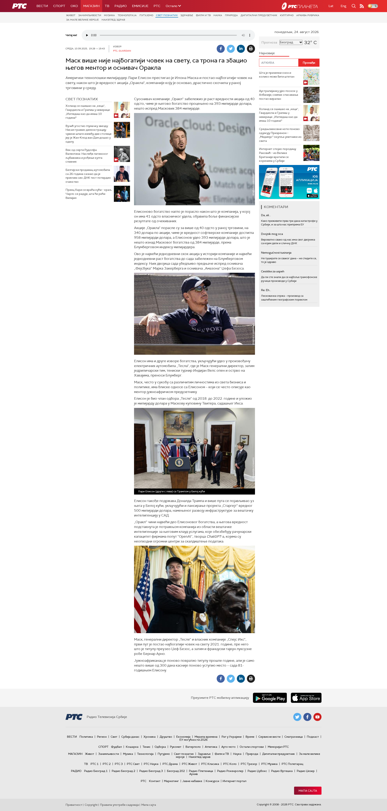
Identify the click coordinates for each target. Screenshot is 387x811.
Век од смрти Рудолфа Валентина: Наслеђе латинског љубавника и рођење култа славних (87, 156)
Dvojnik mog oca (272, 234)
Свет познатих (167, 15)
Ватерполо (193, 747)
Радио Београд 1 (96, 771)
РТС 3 (119, 764)
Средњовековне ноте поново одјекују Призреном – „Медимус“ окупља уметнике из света (280, 135)
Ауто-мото (228, 747)
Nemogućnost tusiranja (276, 252)
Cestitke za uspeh (272, 271)
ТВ (107, 6)
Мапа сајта (308, 790)
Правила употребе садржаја (119, 805)
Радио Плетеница (201, 771)
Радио (120, 6)
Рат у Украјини (231, 736)
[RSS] (362, 6)
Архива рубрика (307, 15)
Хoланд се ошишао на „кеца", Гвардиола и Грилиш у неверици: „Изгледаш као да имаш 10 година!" (88, 111)
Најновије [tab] (267, 53)
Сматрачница (293, 736)
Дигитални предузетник (259, 15)
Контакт (154, 781)
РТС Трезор (249, 764)
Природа (231, 15)
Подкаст (313, 736)
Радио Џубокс (257, 771)
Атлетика (211, 747)
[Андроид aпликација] (306, 182)
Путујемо (146, 15)
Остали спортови (252, 747)
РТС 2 (107, 764)
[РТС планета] (300, 6)
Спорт (59, 6)
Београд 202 (176, 771)
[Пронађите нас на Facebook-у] (307, 717)
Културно (286, 15)
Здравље (186, 15)
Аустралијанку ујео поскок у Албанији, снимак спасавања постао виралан (278, 95)
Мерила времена (206, 736)
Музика (109, 15)
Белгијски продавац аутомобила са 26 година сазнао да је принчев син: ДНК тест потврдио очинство (88, 176)
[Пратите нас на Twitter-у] (297, 717)
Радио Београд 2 (123, 771)
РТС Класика (210, 764)
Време (250, 736)
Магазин (91, 6)
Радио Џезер (306, 771)
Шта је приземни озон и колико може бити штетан (276, 75)
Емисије (140, 6)
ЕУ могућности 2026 (193, 740)
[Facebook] (221, 49)
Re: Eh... (266, 290)
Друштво (166, 736)
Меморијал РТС (278, 747)
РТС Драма (170, 764)
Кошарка (132, 747)
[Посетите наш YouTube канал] (317, 717)
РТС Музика (269, 764)
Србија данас (130, 736)
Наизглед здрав (113, 19)
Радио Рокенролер (230, 771)
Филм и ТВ (203, 15)
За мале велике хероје (82, 19)
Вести (42, 6)
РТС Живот (189, 764)
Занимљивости (89, 15)
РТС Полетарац (292, 764)
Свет (114, 736)
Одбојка (160, 747)
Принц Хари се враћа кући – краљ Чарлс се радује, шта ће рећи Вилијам (89, 193)
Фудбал (116, 747)
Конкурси (212, 781)
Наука (217, 15)
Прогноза (269, 42)
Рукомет (175, 747)
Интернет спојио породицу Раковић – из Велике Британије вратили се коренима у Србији (277, 155)
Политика (86, 736)
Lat (331, 6)
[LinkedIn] (241, 49)
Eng (343, 6)
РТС (157, 6)
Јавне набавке (192, 781)
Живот (70, 15)
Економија (183, 736)
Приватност (74, 805)
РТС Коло (230, 764)
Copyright (91, 805)
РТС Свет (133, 764)
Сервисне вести (269, 736)
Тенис (147, 747)
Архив (193, 774)
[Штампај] (251, 49)
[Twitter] (231, 49)
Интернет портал (234, 781)
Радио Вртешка (282, 771)
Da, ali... (266, 215)
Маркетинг (171, 781)
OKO (74, 6)
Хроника (150, 736)
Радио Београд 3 (151, 771)
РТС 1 (95, 764)
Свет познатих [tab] (82, 99)
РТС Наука (151, 764)
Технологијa (127, 15)
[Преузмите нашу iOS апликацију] (306, 698)
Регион (102, 736)
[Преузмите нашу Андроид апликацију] (270, 698)
